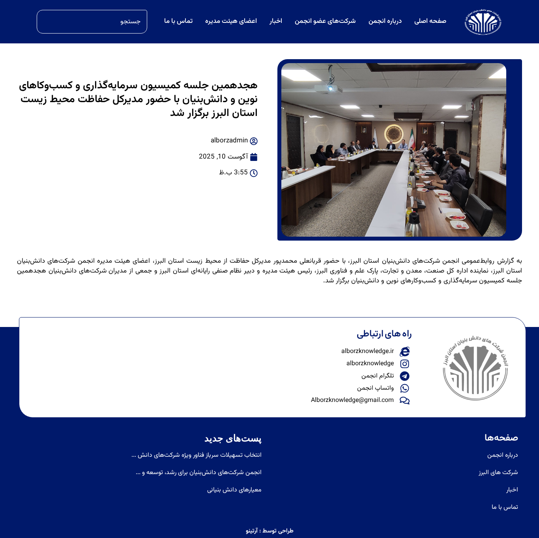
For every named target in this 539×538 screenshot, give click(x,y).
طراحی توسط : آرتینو (270, 531)
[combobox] (92, 22)
